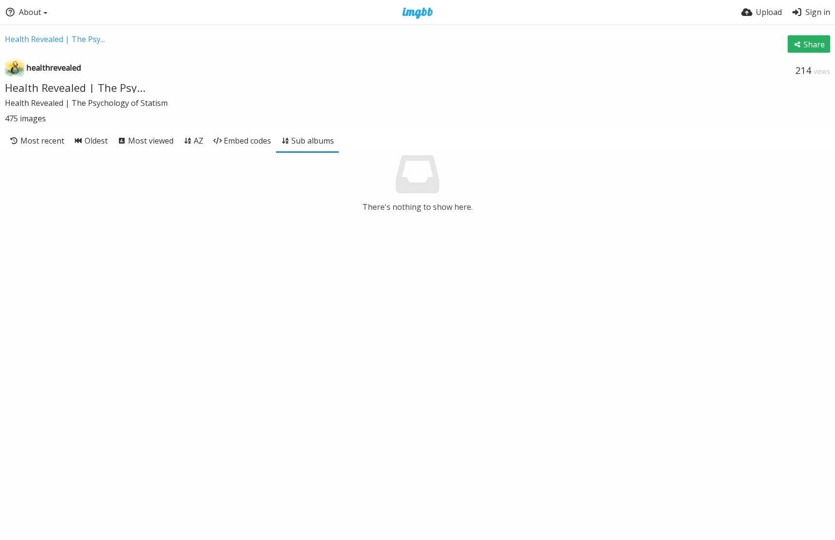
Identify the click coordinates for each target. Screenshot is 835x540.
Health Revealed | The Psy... (55, 39)
